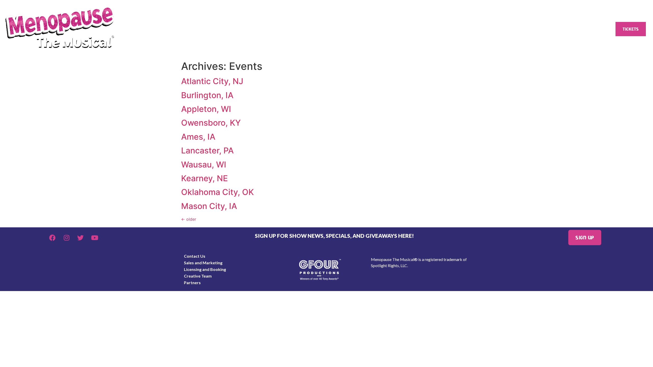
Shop (386, 29)
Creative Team (198, 275)
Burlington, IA (207, 95)
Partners (192, 282)
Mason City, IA (209, 206)
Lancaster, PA (207, 150)
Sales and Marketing (203, 262)
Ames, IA (198, 137)
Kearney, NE (204, 178)
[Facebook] (52, 237)
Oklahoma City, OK (217, 192)
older (188, 219)
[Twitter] (80, 237)
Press (489, 29)
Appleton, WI (206, 109)
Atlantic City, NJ (212, 81)
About (176, 29)
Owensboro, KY (211, 123)
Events (282, 29)
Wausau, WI (203, 164)
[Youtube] (94, 237)
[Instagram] (66, 237)
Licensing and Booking (205, 269)
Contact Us (194, 256)
